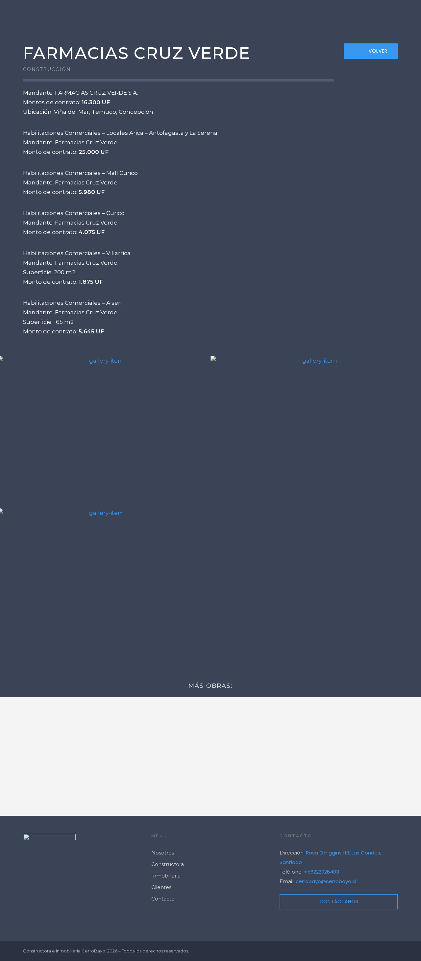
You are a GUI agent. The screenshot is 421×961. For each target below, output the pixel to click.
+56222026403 (321, 871)
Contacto (397, 15)
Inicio (227, 15)
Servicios (269, 15)
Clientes (356, 15)
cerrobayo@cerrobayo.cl (326, 881)
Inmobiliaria (166, 876)
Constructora (167, 864)
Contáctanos (339, 901)
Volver (378, 51)
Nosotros (314, 15)
